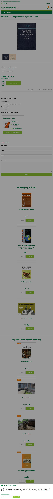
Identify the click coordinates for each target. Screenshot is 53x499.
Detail (22, 220)
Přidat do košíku (13, 83)
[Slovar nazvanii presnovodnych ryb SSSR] (26, 36)
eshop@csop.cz (17, 128)
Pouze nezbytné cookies (7, 496)
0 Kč (51, 7)
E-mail (2, 150)
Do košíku (30, 220)
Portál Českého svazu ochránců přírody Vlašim (11, 1)
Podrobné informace (46, 490)
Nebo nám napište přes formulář (12, 132)
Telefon (3, 155)
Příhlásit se (5, 3)
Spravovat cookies (5, 494)
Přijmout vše (16, 496)
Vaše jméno (4, 145)
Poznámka (3, 161)
